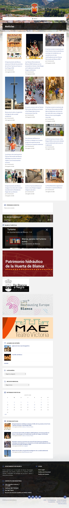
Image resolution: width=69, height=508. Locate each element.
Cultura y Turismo (26, 426)
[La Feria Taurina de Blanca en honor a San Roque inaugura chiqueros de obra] (34, 176)
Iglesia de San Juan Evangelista (20, 346)
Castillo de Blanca (17, 354)
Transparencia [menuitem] (51, 502)
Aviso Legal (41, 469)
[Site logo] (34, 14)
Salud (31, 452)
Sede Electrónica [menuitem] (62, 503)
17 (7, 407)
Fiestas (31, 426)
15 (41, 404)
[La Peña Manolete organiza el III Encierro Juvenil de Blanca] (54, 176)
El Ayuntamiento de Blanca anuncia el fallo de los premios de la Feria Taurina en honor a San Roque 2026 (31, 424)
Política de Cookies (43, 474)
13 (27, 404)
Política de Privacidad (44, 472)
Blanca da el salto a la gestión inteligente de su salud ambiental (13, 114)
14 (34, 404)
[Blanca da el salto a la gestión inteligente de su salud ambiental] (14, 93)
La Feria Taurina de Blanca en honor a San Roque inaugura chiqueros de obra (33, 188)
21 (34, 407)
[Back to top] (65, 497)
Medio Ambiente (25, 452)
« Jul (5, 414)
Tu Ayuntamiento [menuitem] (52, 500)
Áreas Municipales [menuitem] (61, 500)
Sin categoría (25, 446)
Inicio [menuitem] (45, 500)
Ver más (6, 363)
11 (14, 404)
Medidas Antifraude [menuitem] (61, 502)
